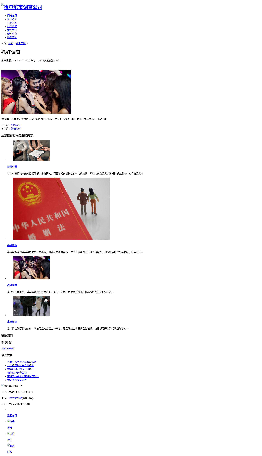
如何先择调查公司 (17, 372)
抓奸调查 (12, 285)
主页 (10, 43)
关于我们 (12, 19)
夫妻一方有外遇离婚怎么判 (21, 362)
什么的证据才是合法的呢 (20, 365)
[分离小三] (31, 160)
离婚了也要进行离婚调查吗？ (23, 376)
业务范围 (12, 23)
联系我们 (12, 37)
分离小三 (12, 166)
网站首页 (12, 15)
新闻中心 (12, 33)
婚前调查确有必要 (17, 380)
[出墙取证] (31, 315)
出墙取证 (16, 125)
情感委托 (12, 30)
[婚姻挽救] (61, 238)
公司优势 (12, 26)
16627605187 (8, 348)
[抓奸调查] (31, 278)
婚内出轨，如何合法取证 (20, 369)
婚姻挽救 (16, 128)
